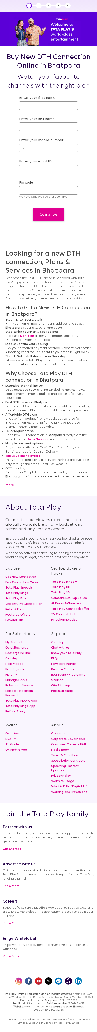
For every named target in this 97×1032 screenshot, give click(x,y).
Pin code (26, 183)
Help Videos (14, 664)
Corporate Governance (68, 739)
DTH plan (27, 336)
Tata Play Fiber (16, 598)
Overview (12, 733)
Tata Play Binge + (64, 582)
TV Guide (12, 744)
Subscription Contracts (68, 760)
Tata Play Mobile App (21, 700)
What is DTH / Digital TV (69, 786)
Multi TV (11, 674)
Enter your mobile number (41, 140)
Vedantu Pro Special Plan (23, 604)
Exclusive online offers (22, 456)
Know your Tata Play (66, 653)
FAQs (55, 658)
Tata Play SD (60, 592)
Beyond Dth (14, 620)
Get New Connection (20, 577)
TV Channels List (63, 614)
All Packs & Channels (66, 603)
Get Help (11, 658)
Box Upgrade (15, 669)
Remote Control (62, 669)
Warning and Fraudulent (69, 792)
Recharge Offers (17, 614)
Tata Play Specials (19, 587)
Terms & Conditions (65, 755)
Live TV (10, 739)
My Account (14, 642)
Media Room (60, 750)
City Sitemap (60, 685)
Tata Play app (38, 439)
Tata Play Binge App (20, 706)
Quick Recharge (16, 647)
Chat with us (60, 647)
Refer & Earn (14, 609)
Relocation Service (19, 685)
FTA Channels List (64, 619)
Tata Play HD (60, 587)
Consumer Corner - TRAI (68, 744)
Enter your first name (37, 98)
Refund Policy (15, 711)
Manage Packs (16, 680)
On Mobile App (16, 750)
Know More (11, 886)
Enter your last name (37, 119)
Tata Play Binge (17, 593)
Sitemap (57, 680)
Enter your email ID (35, 161)
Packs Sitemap (62, 691)
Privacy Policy (61, 776)
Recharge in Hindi (18, 653)
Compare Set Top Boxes (69, 598)
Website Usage (62, 781)
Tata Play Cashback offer (70, 609)
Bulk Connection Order (21, 582)
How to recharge (63, 664)
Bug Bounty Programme (68, 674)
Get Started (12, 849)
